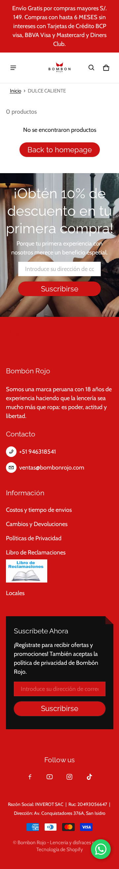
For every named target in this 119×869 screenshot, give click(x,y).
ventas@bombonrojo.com (51, 467)
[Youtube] (49, 777)
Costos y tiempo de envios (39, 509)
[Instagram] (69, 777)
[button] (91, 67)
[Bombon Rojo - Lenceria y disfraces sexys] (59, 67)
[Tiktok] (89, 777)
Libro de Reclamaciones (35, 552)
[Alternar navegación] (13, 67)
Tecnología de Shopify (59, 849)
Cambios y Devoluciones (36, 524)
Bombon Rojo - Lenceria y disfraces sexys (60, 842)
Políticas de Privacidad (33, 538)
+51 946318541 (37, 451)
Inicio (15, 91)
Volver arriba (27, 333)
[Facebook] (29, 777)
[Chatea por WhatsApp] (101, 849)
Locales (15, 593)
